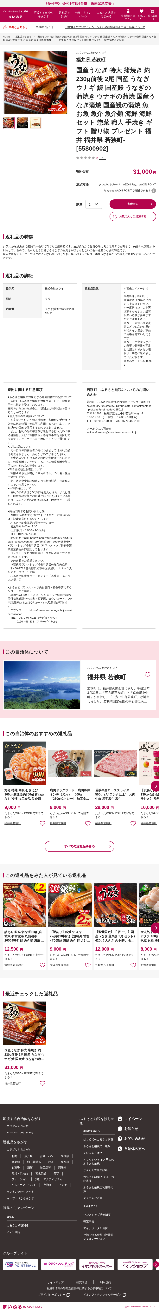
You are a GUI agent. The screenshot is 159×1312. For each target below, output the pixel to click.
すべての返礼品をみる (79, 846)
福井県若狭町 (12, 823)
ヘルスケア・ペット (24, 1184)
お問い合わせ (134, 1139)
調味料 (62, 1167)
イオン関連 (13, 1232)
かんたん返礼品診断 (95, 1170)
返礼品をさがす (64, 14)
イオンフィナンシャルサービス (102, 1294)
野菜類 (16, 1161)
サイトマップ (55, 1282)
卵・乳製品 (34, 1161)
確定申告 (88, 1221)
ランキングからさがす (20, 1191)
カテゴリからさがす (19, 1149)
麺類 (30, 1167)
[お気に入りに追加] (147, 674)
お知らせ (131, 1129)
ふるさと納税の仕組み (97, 1146)
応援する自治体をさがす (43, 14)
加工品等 (45, 1167)
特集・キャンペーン (83, 14)
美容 (56, 1173)
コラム (10, 1216)
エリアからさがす (18, 1126)
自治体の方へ (134, 1149)
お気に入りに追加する (132, 216)
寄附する (132, 203)
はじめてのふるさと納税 (98, 1139)
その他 (63, 1184)
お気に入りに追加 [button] (42, 823)
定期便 (47, 1184)
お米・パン (47, 1156)
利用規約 (105, 1282)
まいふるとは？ (92, 1152)
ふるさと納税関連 (18, 1225)
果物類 (65, 1156)
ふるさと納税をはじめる (106, 14)
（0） (102, 158)
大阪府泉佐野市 (59, 965)
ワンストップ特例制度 (97, 1214)
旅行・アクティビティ (48, 1179)
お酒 (51, 1161)
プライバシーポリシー (51, 1294)
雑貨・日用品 (20, 1173)
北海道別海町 (149, 965)
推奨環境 (81, 1282)
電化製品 (40, 1173)
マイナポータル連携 (95, 1228)
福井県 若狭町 (90, 59)
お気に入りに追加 (147, 674)
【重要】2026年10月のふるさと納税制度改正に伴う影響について (105, 27)
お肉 (14, 1156)
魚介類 (28, 1156)
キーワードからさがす (20, 1132)
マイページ (133, 1119)
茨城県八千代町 (104, 965)
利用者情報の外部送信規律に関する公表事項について (79, 1288)
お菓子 (16, 1167)
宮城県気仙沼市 (13, 965)
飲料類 (65, 1161)
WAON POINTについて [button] (153, 190)
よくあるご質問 (92, 1197)
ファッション (20, 1179)
